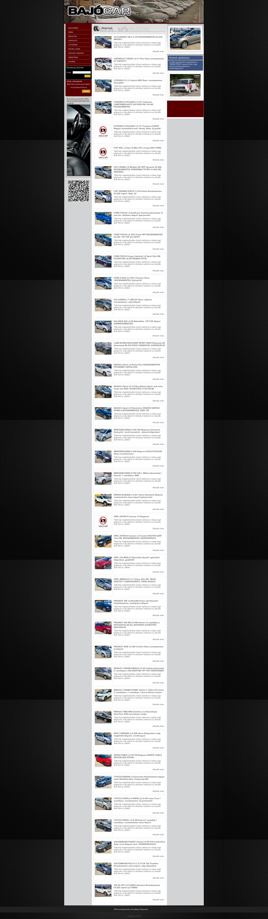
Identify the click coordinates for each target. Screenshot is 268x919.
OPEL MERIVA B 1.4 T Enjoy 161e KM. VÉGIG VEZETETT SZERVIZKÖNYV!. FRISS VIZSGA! (135, 580)
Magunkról (73, 28)
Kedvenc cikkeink (76, 53)
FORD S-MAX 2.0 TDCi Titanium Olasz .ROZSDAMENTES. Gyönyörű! (131, 279)
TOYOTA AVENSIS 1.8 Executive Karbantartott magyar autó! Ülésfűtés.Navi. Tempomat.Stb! (139, 778)
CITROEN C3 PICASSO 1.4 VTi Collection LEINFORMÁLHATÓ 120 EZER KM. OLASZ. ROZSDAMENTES (134, 104)
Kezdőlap (135, 909)
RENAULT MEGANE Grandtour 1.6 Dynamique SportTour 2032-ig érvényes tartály (135, 713)
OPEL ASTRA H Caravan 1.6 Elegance (131, 516)
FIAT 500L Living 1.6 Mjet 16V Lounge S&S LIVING (137, 148)
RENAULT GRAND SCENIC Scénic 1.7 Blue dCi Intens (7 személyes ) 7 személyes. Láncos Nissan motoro (139, 691)
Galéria (71, 61)
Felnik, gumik (74, 49)
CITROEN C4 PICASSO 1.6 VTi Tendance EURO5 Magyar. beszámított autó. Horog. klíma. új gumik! (137, 127)
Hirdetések (73, 57)
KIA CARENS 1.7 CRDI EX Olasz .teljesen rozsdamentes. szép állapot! (133, 300)
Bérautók (72, 36)
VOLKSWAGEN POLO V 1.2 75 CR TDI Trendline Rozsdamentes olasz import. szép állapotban (136, 864)
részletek (86, 91)
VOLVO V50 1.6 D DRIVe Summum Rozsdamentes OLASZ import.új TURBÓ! (137, 886)
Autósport (72, 45)
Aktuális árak (158, 51)
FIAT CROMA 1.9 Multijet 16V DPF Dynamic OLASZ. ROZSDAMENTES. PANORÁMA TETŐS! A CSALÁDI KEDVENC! (138, 169)
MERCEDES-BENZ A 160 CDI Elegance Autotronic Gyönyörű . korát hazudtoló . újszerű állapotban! (137, 431)
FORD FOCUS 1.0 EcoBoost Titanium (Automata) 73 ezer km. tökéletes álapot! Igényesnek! (138, 214)
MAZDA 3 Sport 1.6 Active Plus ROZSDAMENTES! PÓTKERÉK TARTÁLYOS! (137, 366)
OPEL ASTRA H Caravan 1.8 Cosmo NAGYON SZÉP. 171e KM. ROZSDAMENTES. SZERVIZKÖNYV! (138, 537)
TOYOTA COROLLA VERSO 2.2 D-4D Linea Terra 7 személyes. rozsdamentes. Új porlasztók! (137, 799)
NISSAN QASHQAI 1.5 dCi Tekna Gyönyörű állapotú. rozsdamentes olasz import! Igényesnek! (138, 496)
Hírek (70, 32)
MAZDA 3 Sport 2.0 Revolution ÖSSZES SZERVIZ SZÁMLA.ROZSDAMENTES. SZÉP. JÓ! (137, 409)
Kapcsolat (72, 40)
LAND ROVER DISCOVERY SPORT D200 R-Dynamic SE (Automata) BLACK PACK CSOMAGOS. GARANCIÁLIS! (139, 344)
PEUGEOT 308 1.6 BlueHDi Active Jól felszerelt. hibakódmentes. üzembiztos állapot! (136, 602)
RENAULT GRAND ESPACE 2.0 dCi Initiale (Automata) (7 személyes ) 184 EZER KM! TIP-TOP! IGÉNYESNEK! (139, 669)
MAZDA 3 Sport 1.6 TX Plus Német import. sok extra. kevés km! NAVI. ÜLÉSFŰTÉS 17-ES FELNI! (138, 387)
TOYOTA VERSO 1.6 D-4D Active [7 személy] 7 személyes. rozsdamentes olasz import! (135, 821)
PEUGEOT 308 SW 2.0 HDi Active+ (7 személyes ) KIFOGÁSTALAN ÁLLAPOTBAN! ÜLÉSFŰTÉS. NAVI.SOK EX (137, 624)
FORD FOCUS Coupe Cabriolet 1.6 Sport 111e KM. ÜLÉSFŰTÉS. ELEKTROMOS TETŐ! (137, 257)
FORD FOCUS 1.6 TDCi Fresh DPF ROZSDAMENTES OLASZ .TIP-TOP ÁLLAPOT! (138, 235)
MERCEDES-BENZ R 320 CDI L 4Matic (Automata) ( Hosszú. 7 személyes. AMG (137, 474)
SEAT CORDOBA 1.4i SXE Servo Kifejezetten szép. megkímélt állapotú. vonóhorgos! (137, 734)
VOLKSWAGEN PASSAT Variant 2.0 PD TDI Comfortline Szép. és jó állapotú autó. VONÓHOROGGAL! (139, 843)
